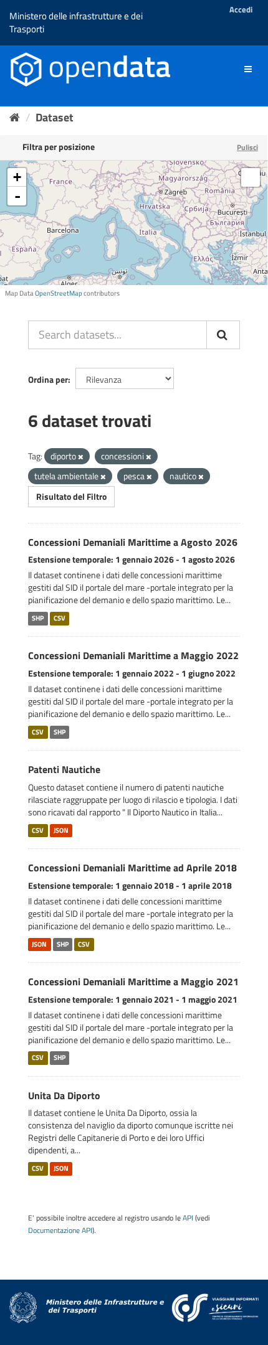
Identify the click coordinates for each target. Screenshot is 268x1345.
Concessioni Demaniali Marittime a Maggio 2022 (133, 655)
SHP (38, 618)
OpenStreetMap (58, 293)
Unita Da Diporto (64, 1095)
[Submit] (223, 335)
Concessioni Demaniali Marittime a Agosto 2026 (132, 542)
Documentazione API (60, 1230)
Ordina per (48, 379)
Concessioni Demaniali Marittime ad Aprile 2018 (132, 867)
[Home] (14, 117)
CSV (59, 618)
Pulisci (247, 147)
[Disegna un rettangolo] (250, 177)
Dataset (55, 117)
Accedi (240, 9)
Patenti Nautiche (64, 769)
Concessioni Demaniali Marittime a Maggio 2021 (133, 981)
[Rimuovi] (81, 457)
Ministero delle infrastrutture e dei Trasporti (76, 22)
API (188, 1218)
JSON (61, 830)
